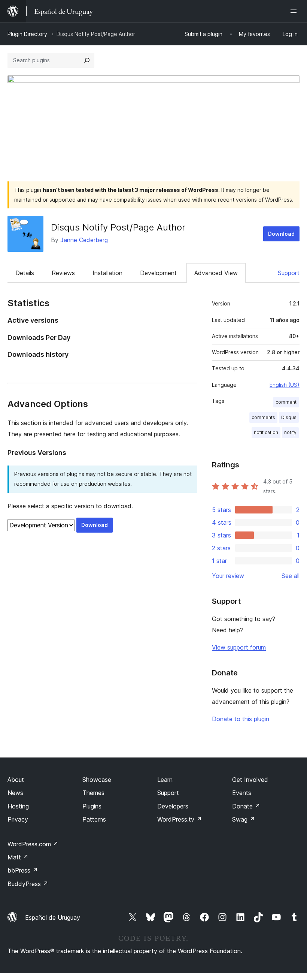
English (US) (285, 385)
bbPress (22, 870)
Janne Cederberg (84, 240)
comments (263, 417)
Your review (228, 575)
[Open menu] (295, 11)
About (15, 779)
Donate (246, 806)
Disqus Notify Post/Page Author (118, 227)
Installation (107, 273)
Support (289, 273)
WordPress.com (32, 844)
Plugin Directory (27, 34)
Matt (17, 857)
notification (266, 432)
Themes (93, 792)
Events (241, 792)
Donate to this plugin (240, 719)
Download (281, 234)
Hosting (18, 806)
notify (290, 432)
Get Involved (250, 779)
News (15, 792)
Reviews (63, 273)
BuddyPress (27, 884)
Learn (165, 779)
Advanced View (216, 273)
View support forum (239, 647)
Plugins (91, 806)
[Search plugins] (86, 60)
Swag (243, 819)
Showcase (96, 779)
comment (286, 402)
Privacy (17, 819)
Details (24, 273)
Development (158, 273)
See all (291, 575)
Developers (172, 806)
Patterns (94, 819)
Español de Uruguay (52, 917)
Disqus (289, 417)
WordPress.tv (179, 819)
